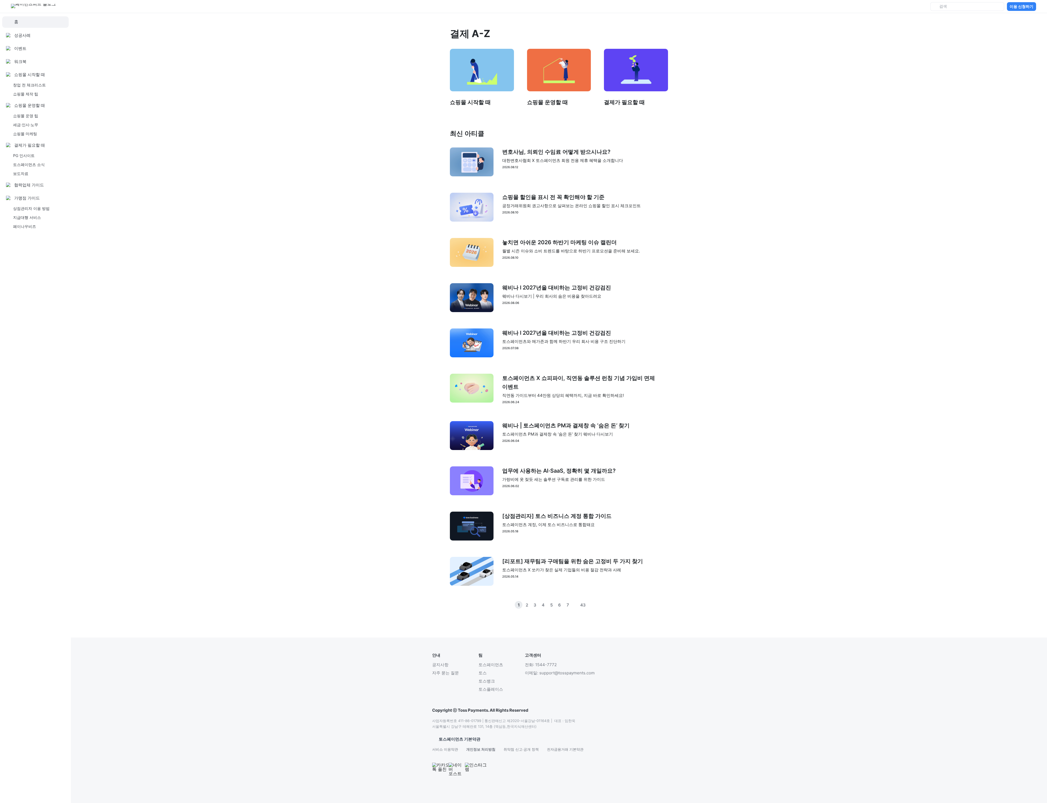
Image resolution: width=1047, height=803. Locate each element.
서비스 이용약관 (445, 749)
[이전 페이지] (591, 605)
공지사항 (440, 664)
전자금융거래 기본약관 (565, 749)
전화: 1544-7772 (541, 664)
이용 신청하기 (1021, 6)
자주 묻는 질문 (445, 672)
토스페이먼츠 (491, 664)
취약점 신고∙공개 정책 (521, 749)
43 (583, 605)
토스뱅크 (487, 681)
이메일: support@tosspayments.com (560, 672)
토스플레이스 (491, 689)
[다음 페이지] (599, 605)
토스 (483, 672)
